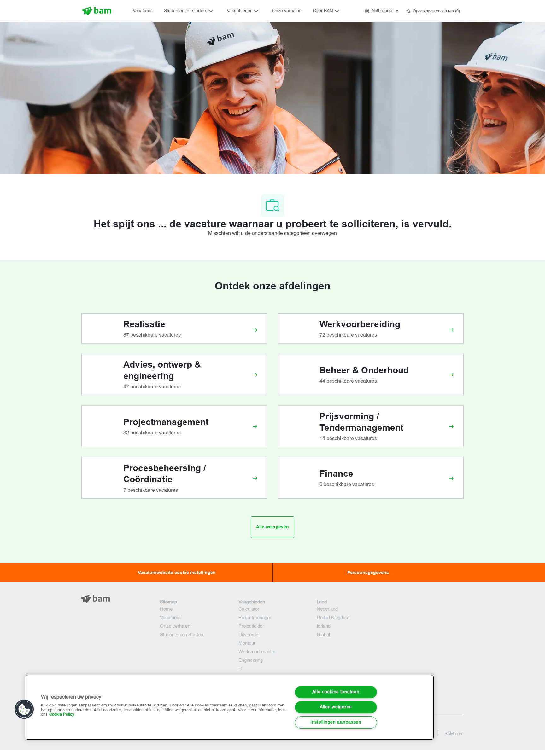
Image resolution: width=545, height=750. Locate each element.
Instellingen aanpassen (335, 722)
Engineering (250, 660)
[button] (381, 11)
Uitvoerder (249, 634)
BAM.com (454, 734)
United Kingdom (333, 617)
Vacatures (143, 11)
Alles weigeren (336, 707)
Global (323, 634)
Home (166, 609)
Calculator (248, 609)
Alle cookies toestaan (335, 692)
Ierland (324, 626)
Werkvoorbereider (256, 651)
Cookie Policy (61, 714)
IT (240, 668)
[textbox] (115, 611)
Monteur (246, 643)
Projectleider (251, 626)
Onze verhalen (287, 11)
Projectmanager (254, 617)
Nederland (327, 609)
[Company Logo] (97, 11)
